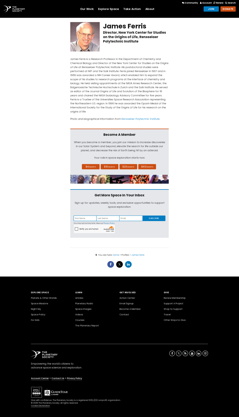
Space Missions (39, 303)
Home (116, 255)
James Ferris (137, 255)
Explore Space (108, 9)
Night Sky (36, 309)
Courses (80, 320)
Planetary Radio (84, 303)
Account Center (40, 378)
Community (191, 2)
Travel (167, 314)
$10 (109, 166)
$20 (128, 166)
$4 (91, 166)
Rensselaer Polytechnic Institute (140, 119)
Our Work (87, 9)
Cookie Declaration (40, 405)
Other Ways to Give (175, 320)
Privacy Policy (109, 223)
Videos (79, 314)
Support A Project (173, 303)
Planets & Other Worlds (44, 298)
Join (211, 9)
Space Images (83, 309)
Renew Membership (175, 298)
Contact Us (57, 378)
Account (207, 2)
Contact (124, 314)
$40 (147, 166)
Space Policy (38, 314)
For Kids (35, 320)
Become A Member (130, 309)
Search (232, 2)
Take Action (132, 9)
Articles (79, 298)
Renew (219, 2)
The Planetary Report (87, 325)
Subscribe (154, 218)
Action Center (127, 298)
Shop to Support (173, 309)
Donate (228, 9)
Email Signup (126, 303)
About (149, 9)
